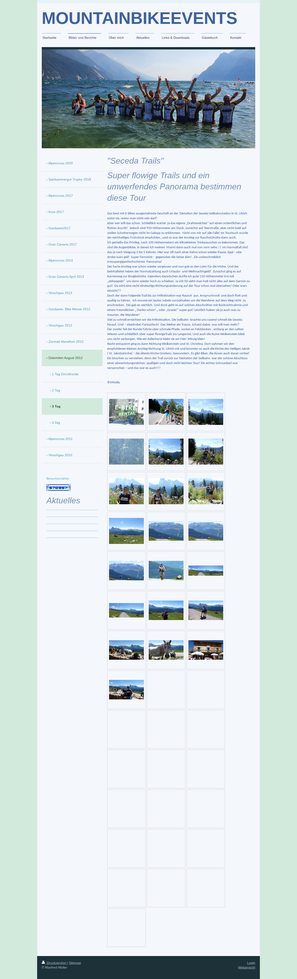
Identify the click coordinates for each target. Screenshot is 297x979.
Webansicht (246, 967)
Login (251, 963)
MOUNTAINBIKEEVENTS (139, 18)
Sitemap (75, 963)
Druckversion (56, 963)
